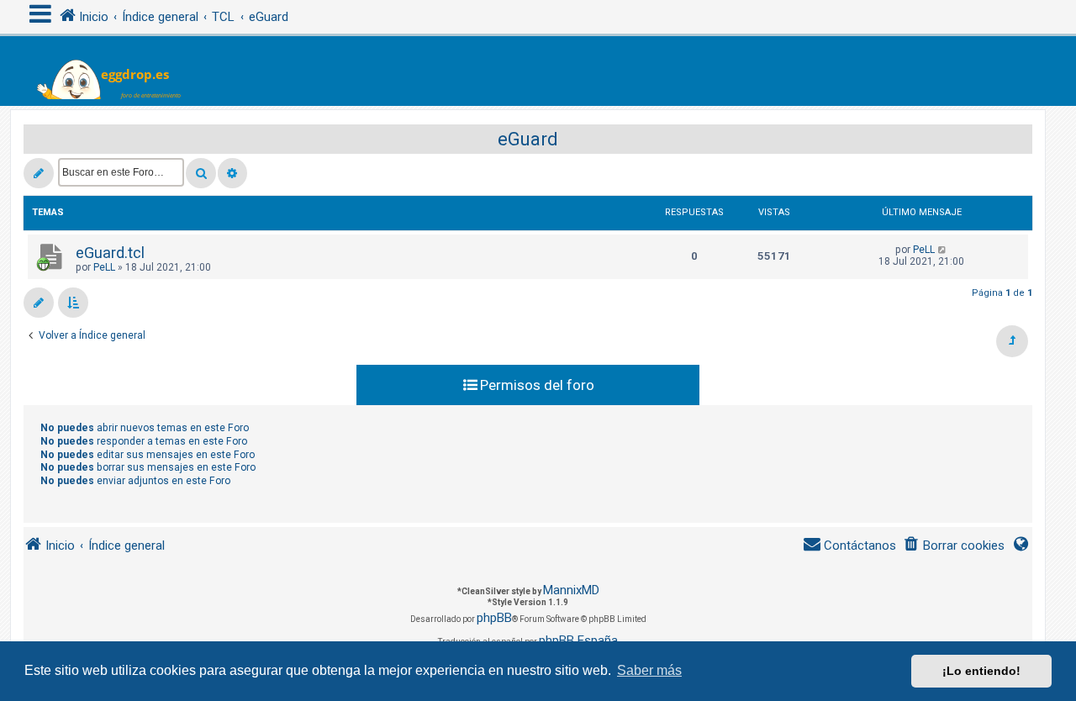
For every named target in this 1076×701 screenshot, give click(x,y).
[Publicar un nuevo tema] (39, 173)
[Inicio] (119, 71)
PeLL (104, 267)
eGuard (528, 139)
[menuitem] (953, 546)
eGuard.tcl (110, 252)
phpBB (494, 617)
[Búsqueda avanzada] (232, 173)
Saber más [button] (649, 670)
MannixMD (571, 590)
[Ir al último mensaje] (942, 250)
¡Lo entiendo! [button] (981, 670)
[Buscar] (201, 173)
